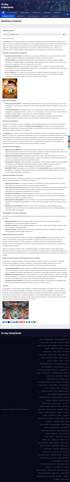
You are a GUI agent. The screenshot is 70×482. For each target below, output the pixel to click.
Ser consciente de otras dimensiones (48, 463)
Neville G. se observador (43, 442)
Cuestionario (66, 375)
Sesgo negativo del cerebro (63, 463)
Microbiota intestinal (44, 424)
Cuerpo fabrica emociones (56, 372)
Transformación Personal (41, 476)
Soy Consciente (12, 12)
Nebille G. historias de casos (63, 430)
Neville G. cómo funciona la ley (62, 436)
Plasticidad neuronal (64, 448)
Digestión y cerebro (65, 379)
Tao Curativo (66, 467)
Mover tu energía (65, 424)
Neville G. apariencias (49, 436)
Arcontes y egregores (52, 345)
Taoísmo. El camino (51, 470)
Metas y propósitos (65, 421)
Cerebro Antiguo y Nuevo (63, 354)
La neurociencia (51, 415)
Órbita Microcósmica (64, 445)
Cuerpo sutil (66, 372)
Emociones (47, 12)
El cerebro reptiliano (53, 385)
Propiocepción (56, 451)
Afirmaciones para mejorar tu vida (61, 339)
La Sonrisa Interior (41, 418)
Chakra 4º (50, 360)
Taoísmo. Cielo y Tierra (41, 470)
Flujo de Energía (65, 406)
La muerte (45, 415)
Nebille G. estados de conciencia (48, 430)
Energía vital (55, 400)
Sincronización (49, 467)
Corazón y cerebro (45, 372)
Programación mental (46, 451)
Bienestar (67, 348)
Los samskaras (56, 421)
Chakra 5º (55, 360)
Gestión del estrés (42, 409)
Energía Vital (66, 397)
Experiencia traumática (45, 406)
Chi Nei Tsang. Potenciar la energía (61, 366)
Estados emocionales (47, 403)
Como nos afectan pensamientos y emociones (47, 369)
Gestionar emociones (51, 409)
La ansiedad (60, 409)
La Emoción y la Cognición (50, 412)
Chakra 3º (67, 357)
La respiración (66, 415)
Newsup (19, 409)
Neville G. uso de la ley (45, 445)
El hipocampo (52, 388)
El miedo (58, 388)
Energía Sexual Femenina (44, 397)
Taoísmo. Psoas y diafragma (63, 470)
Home (40, 339)
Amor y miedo (61, 342)
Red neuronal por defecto (43, 454)
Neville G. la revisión (64, 439)
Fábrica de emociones (56, 406)
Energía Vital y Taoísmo (64, 400)
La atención (66, 409)
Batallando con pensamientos (57, 348)
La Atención (40, 412)
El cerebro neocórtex (43, 385)
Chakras (57, 12)
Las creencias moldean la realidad (61, 418)
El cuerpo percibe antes (64, 385)
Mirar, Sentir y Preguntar (55, 424)
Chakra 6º (61, 360)
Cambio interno (65, 351)
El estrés (46, 388)
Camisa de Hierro (42, 354)
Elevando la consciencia (64, 391)
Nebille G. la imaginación (51, 433)
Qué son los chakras (64, 451)
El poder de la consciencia (47, 391)
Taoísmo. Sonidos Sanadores (44, 473)
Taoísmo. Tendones (65, 473)
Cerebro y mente (8, 16)
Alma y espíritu (53, 342)
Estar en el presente (57, 403)
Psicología (36, 12)
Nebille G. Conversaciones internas (52, 427)
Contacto (38, 372)
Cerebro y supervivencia (47, 357)
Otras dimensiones (48, 448)
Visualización (66, 476)
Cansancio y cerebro (52, 354)
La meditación (66, 412)
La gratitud (59, 412)
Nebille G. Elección (65, 427)
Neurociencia (25, 12)
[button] (65, 14)
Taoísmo (45, 16)
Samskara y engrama (44, 457)
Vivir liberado (57, 479)
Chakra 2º (61, 357)
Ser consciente (65, 461)
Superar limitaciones (57, 467)
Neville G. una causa (64, 442)
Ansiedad (67, 342)
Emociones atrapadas (52, 394)
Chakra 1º (55, 357)
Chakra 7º (67, 360)
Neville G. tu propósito (54, 442)
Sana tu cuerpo (53, 457)
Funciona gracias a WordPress (7, 409)
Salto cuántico (66, 454)
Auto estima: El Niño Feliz (63, 345)
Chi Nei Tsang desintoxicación (46, 363)
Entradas (55, 16)
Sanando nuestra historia (63, 457)
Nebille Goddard (33, 16)
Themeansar (26, 409)
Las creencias (50, 418)
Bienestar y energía (47, 351)
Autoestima (47, 348)
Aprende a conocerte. (41, 345)
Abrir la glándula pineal (48, 339)
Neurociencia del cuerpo (63, 433)
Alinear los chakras (45, 342)
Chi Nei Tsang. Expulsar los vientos (61, 363)
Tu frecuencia (52, 476)
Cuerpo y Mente (58, 375)
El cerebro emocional (55, 382)
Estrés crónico (66, 403)
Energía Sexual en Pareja (63, 394)
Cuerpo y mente (50, 375)
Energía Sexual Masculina (56, 397)
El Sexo (55, 391)
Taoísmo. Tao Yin (55, 473)
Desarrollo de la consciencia (53, 379)
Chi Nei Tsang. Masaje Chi (46, 366)
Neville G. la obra (55, 439)
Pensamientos (56, 448)
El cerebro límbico (65, 382)
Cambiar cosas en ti (56, 351)
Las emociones (48, 421)
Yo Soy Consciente (11, 333)
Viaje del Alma (59, 476)
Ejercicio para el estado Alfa (44, 382)
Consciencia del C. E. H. (64, 369)
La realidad (59, 415)
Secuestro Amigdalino (56, 461)
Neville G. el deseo (47, 439)
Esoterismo (20, 16)
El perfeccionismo (65, 388)
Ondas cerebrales (55, 445)
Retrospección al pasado (56, 454)
